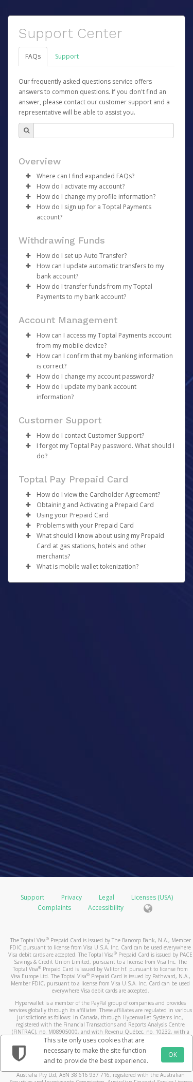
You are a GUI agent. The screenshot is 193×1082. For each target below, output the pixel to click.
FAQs (33, 56)
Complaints (55, 907)
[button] (28, 176)
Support (67, 56)
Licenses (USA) (152, 897)
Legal (106, 897)
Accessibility (106, 907)
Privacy (71, 897)
